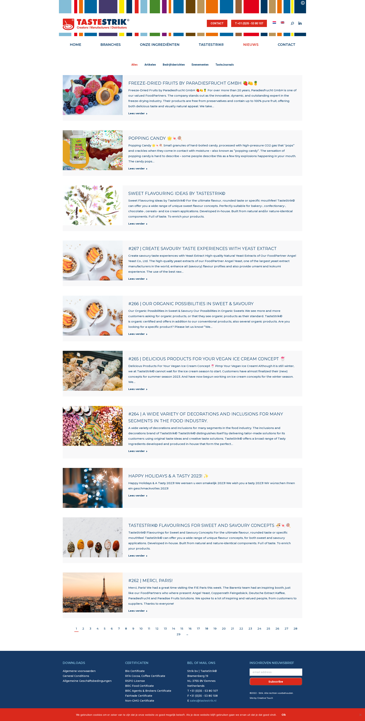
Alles (134, 64)
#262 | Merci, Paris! (150, 580)
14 (173, 628)
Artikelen (150, 64)
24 (259, 628)
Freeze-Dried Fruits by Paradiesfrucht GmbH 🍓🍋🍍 (193, 83)
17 (198, 628)
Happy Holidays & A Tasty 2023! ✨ (168, 476)
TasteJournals (224, 64)
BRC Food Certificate (139, 686)
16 (190, 628)
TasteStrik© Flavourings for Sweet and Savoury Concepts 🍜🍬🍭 (209, 525)
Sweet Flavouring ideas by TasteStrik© (176, 193)
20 (224, 628)
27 (286, 628)
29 (178, 634)
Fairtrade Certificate (138, 695)
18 (206, 628)
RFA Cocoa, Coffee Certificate (145, 676)
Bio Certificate (135, 671)
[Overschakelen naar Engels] (283, 22)
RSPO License (135, 681)
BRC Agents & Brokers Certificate (148, 690)
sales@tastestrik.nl (203, 700)
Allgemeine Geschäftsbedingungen (87, 681)
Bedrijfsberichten (174, 64)
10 (141, 628)
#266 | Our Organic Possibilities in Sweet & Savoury (191, 303)
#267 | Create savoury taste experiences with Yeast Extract (202, 248)
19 (215, 628)
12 (157, 628)
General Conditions (76, 676)
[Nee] (360, 715)
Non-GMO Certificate (139, 700)
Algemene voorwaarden (79, 671)
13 (165, 628)
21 (232, 628)
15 (181, 628)
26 (277, 628)
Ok (284, 714)
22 (241, 628)
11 (149, 628)
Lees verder (136, 113)
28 (295, 628)
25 (268, 628)
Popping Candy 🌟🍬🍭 (155, 138)
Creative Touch (265, 698)
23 (250, 628)
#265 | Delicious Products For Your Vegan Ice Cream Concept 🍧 (206, 358)
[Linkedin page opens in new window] (300, 23)
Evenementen (200, 64)
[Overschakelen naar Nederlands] (275, 22)
